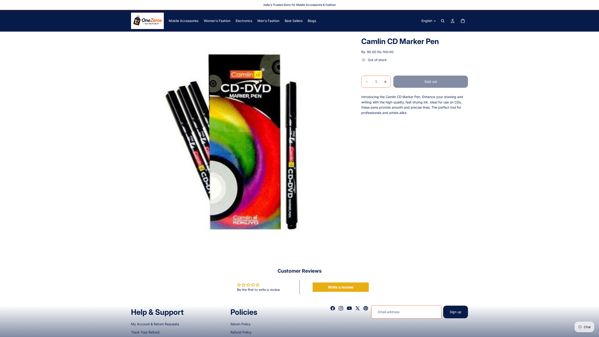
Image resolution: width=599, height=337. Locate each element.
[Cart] (463, 21)
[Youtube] (349, 308)
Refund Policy (241, 332)
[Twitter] (357, 308)
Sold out (430, 82)
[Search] (443, 21)
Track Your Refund (145, 332)
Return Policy (240, 324)
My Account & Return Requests (155, 324)
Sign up (455, 312)
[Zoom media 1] (240, 141)
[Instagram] (341, 308)
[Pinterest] (366, 308)
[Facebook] (333, 308)
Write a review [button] (341, 287)
